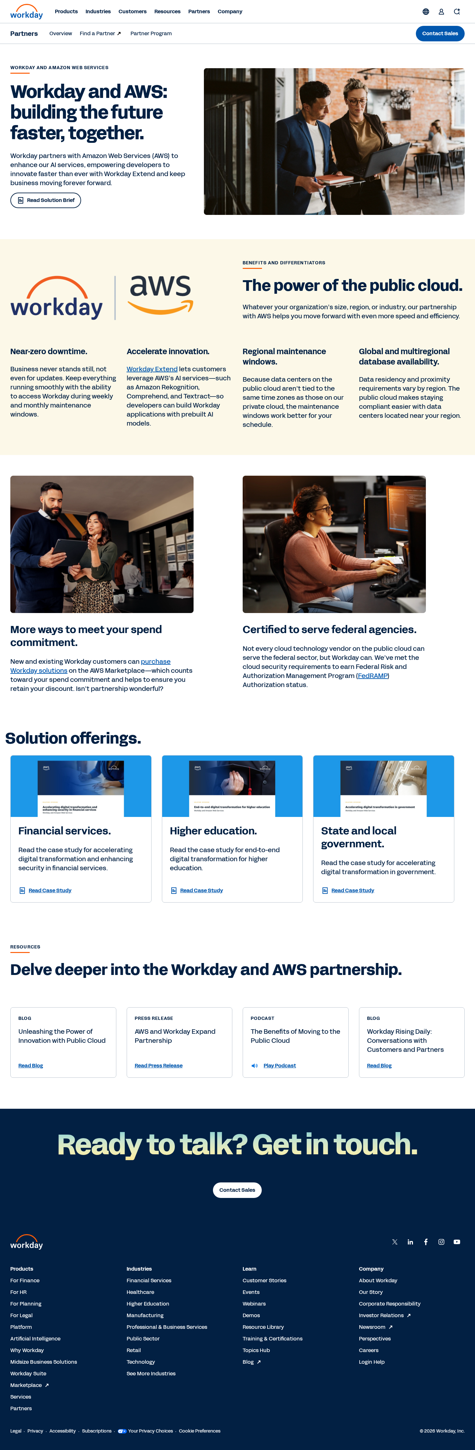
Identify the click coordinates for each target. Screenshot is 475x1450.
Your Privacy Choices (150, 1431)
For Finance (24, 1280)
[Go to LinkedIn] (410, 1242)
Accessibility (62, 1431)
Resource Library (263, 1327)
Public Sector (143, 1338)
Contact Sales (440, 33)
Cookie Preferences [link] (199, 1431)
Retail (134, 1350)
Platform (21, 1327)
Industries (98, 11)
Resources (167, 11)
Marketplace (26, 1385)
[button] (63, 1066)
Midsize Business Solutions (43, 1362)
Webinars (254, 1303)
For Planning (25, 1303)
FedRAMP (372, 675)
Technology (141, 1362)
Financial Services (149, 1280)
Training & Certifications (272, 1338)
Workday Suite (28, 1373)
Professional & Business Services (167, 1327)
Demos (251, 1315)
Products (66, 11)
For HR (18, 1292)
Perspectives (375, 1338)
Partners (199, 11)
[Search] (457, 11)
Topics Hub (256, 1350)
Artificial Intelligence (35, 1338)
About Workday (378, 1280)
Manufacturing (145, 1315)
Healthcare (140, 1292)
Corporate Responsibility (390, 1303)
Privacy (35, 1431)
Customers (133, 11)
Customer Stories (264, 1280)
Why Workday (27, 1350)
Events (251, 1292)
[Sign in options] (441, 11)
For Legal (21, 1315)
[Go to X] (395, 1242)
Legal (15, 1431)
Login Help (372, 1362)
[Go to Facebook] (426, 1242)
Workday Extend (152, 369)
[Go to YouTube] (457, 1242)
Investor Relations (381, 1315)
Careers (368, 1350)
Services (20, 1397)
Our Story (371, 1292)
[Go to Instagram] (441, 1242)
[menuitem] (61, 33)
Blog (248, 1362)
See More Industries (151, 1373)
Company (230, 11)
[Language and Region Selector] (426, 11)
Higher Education (148, 1303)
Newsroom (372, 1327)
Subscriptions (96, 1431)
